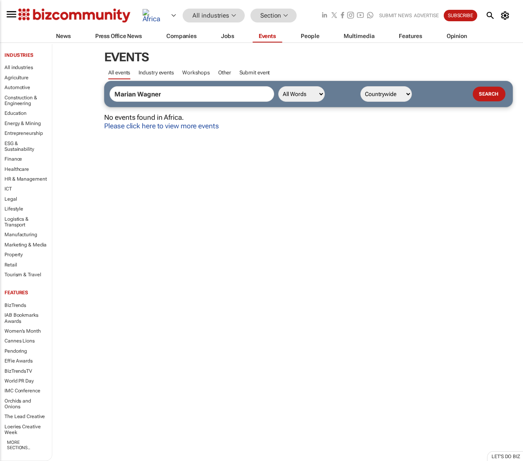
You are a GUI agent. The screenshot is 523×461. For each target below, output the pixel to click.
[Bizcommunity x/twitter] (334, 15)
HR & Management (25, 179)
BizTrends (15, 305)
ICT (8, 189)
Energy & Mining (22, 123)
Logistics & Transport (16, 222)
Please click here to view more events (161, 126)
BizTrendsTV (18, 371)
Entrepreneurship (23, 133)
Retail (10, 265)
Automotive (17, 87)
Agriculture (16, 78)
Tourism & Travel (22, 274)
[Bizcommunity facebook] (342, 15)
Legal (10, 199)
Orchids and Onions (17, 404)
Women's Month (22, 331)
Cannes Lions (19, 341)
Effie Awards (18, 361)
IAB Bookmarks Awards (21, 318)
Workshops (196, 72)
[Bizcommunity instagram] (350, 15)
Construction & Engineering (20, 100)
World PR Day (19, 381)
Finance (13, 159)
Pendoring (15, 351)
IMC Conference (22, 391)
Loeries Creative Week (22, 429)
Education (15, 113)
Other (224, 72)
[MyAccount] (506, 15)
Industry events (156, 72)
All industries (18, 67)
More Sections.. (18, 445)
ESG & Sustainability (19, 146)
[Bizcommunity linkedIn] (324, 15)
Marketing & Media (25, 245)
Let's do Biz (506, 456)
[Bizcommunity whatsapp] (370, 15)
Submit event (254, 72)
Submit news (395, 15)
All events (119, 72)
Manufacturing (20, 234)
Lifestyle (13, 209)
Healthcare (16, 169)
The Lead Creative (24, 416)
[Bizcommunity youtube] (360, 15)
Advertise (426, 15)
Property (13, 254)
